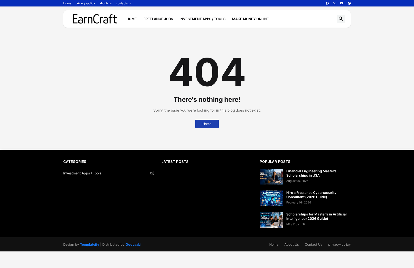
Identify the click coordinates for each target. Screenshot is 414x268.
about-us (105, 3)
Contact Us (313, 244)
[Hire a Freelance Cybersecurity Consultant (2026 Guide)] (271, 198)
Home (67, 3)
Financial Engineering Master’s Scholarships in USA (311, 173)
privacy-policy (85, 3)
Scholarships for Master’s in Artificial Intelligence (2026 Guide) (316, 216)
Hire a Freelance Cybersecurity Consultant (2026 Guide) (311, 195)
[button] (341, 19)
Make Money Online (250, 19)
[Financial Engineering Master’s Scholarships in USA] (271, 177)
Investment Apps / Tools (202, 19)
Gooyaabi (133, 244)
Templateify (89, 244)
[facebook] (327, 3)
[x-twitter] (334, 3)
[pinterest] (349, 3)
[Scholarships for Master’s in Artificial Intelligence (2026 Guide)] (271, 220)
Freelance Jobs (158, 19)
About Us (291, 244)
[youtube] (342, 3)
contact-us (123, 3)
